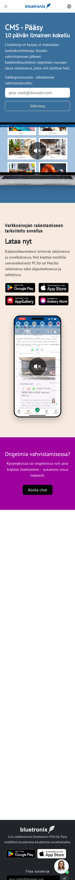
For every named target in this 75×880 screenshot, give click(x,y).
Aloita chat (37, 490)
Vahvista (37, 106)
